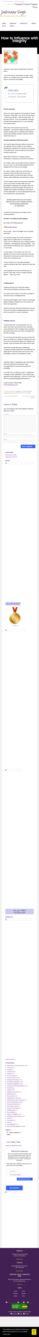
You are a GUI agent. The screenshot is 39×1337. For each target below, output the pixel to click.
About (12, 26)
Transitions (10, 1120)
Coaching (10, 1071)
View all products (10, 1059)
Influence (11, 393)
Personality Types (12, 1106)
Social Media (11, 1112)
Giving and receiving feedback (16, 1086)
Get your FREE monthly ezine (19, 911)
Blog (4, 26)
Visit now (19, 1284)
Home (4, 23)
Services (13, 23)
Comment (6, 414)
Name (5, 433)
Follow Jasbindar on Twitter (14, 1133)
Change (9, 1069)
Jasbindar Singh (27, 1311)
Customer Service (12, 1078)
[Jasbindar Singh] (13, 16)
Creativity (10, 1074)
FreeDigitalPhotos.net (11, 385)
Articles (15, 1296)
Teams (9, 1118)
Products (23, 23)
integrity (16, 393)
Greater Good (12, 227)
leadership (18, 391)
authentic (12, 321)
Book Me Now (14, 1188)
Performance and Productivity (16, 1100)
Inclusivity (10, 1088)
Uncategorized (11, 1124)
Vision (33, 23)
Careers (9, 1067)
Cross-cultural (11, 1076)
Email (5, 439)
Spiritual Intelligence (13, 1114)
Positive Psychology (13, 1108)
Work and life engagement (14, 1126)
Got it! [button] (34, 1332)
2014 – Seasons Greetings (11, 396)
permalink (28, 393)
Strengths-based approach (15, 1116)
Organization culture (13, 1098)
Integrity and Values (13, 1092)
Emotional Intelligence (13, 1082)
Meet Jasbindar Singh (12, 604)
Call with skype (19, 1271)
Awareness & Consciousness (16, 1065)
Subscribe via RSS (11, 455)
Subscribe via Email (11, 457)
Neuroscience (11, 1096)
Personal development (13, 1102)
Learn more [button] (6, 1334)
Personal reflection (12, 1104)
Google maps (19, 1259)
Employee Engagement (14, 1084)
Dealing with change (13, 1080)
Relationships (11, 1110)
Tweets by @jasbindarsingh (13, 1145)
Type (8, 1122)
